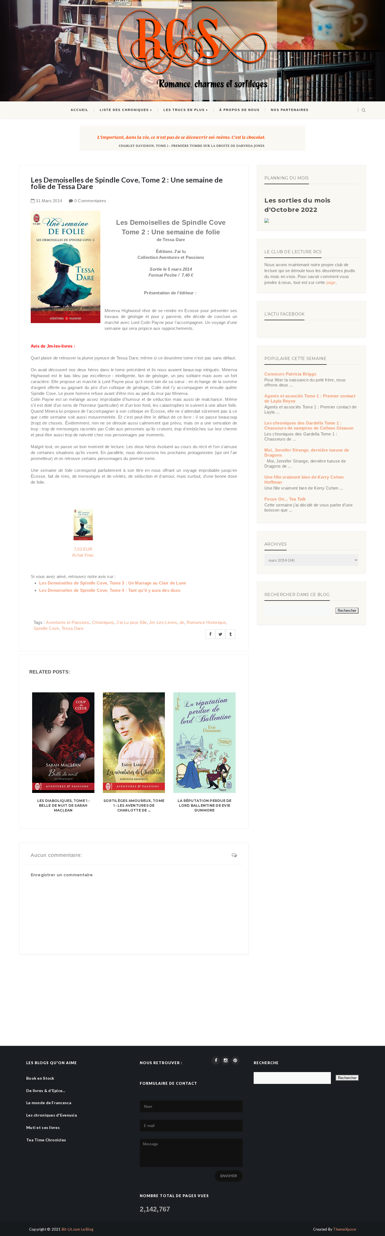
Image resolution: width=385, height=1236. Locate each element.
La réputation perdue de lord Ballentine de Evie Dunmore (205, 805)
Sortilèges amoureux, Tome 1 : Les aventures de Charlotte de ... (133, 805)
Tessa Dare (72, 628)
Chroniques (103, 622)
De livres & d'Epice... (45, 1090)
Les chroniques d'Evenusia (51, 1115)
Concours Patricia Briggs (290, 374)
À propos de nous (239, 110)
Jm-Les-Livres (163, 622)
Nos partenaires (290, 110)
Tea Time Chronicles (46, 1139)
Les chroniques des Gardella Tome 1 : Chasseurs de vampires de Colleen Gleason (308, 425)
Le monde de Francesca (48, 1102)
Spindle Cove (46, 628)
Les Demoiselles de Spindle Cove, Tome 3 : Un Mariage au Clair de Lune (112, 583)
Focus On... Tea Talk (285, 499)
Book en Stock (40, 1078)
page (331, 282)
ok (182, 622)
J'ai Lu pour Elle (131, 622)
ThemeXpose (344, 1229)
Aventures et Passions (67, 622)
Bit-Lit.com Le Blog (78, 1229)
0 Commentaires (90, 200)
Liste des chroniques (124, 110)
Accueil (79, 110)
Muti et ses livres (43, 1127)
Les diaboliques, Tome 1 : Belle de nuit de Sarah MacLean (63, 805)
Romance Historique (206, 622)
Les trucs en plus (184, 110)
